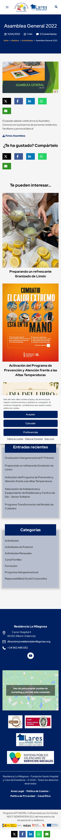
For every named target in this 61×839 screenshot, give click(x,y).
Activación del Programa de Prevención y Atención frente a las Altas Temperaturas (30, 370)
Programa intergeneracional (21, 572)
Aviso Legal (49, 438)
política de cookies (11, 408)
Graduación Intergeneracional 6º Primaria (29, 458)
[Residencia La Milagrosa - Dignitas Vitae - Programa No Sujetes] (16, 719)
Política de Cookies (15, 438)
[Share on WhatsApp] (38, 834)
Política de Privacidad (34, 438)
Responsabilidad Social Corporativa (26, 578)
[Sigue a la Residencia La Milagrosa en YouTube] (30, 657)
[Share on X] (14, 834)
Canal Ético (44, 796)
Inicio (6, 40)
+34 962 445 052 (17, 647)
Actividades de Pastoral (19, 547)
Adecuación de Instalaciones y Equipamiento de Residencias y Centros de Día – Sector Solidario (30, 492)
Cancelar (31, 423)
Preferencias (30, 432)
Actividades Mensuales (18, 553)
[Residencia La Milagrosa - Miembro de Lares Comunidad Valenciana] (29, 737)
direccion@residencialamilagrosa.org (28, 641)
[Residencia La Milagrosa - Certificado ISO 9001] (39, 719)
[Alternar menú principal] (7, 7)
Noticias (15, 40)
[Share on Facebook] (22, 834)
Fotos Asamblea (15, 135)
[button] (56, 7)
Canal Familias (13, 559)
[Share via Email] (47, 834)
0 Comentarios (48, 34)
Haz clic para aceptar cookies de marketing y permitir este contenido (30, 690)
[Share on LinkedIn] (30, 834)
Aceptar (30, 414)
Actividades (27, 40)
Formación (11, 566)
